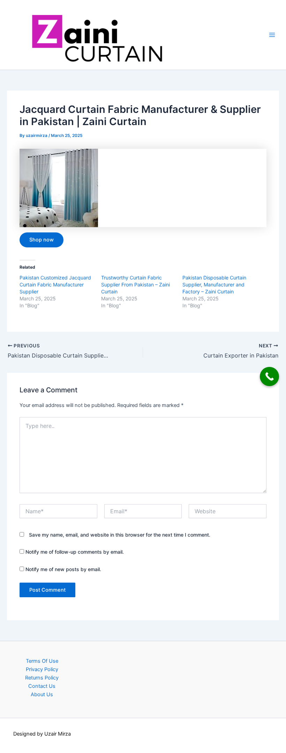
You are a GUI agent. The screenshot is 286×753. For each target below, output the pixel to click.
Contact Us (41, 686)
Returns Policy (42, 678)
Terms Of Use (42, 661)
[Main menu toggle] (272, 35)
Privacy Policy (42, 669)
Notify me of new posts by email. (63, 569)
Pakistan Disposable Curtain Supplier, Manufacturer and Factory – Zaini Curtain (214, 284)
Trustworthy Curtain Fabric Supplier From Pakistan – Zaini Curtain (135, 284)
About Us (42, 694)
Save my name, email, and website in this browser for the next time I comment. (119, 535)
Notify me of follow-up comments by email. (74, 552)
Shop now (41, 240)
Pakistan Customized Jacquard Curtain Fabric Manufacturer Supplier (55, 284)
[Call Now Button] (269, 376)
